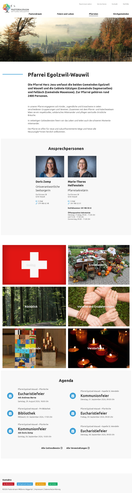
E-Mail (40, 201)
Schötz (53, 484)
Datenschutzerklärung (52, 489)
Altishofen (9, 484)
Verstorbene (101, 4)
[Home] (15, 5)
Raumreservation (85, 4)
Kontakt (115, 4)
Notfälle (126, 4)
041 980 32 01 (76, 203)
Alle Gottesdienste (50, 448)
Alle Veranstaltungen (76, 448)
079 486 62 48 (43, 203)
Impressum (39, 489)
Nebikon (41, 484)
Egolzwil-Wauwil (26, 484)
